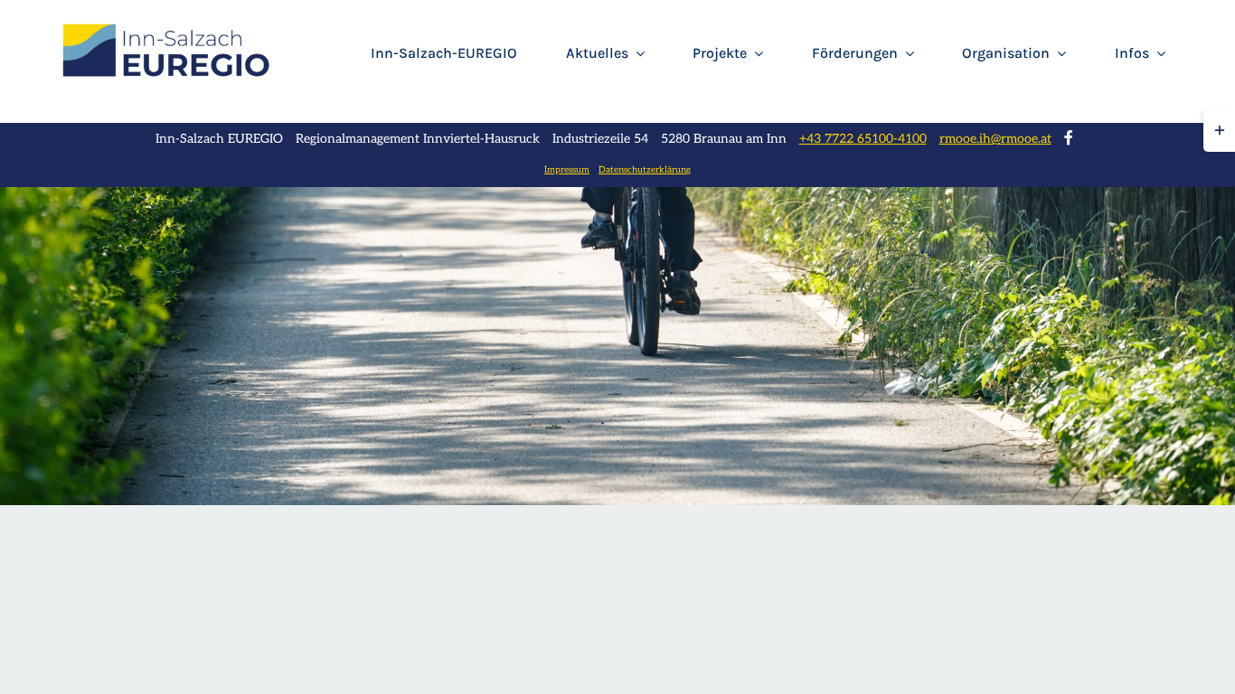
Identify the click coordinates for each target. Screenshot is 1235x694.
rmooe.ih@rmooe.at (995, 138)
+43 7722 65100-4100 (863, 138)
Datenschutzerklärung (645, 169)
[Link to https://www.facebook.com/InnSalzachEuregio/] (1068, 137)
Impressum (566, 169)
